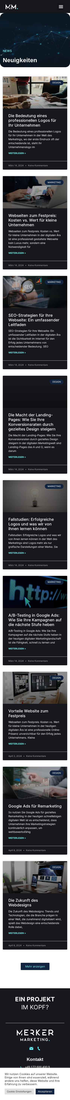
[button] (61, 6)
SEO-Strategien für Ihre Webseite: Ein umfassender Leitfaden (33, 320)
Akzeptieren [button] (45, 1091)
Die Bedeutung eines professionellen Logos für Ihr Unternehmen (32, 120)
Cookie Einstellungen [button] (19, 1091)
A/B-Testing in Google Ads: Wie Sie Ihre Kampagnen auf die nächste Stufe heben (35, 620)
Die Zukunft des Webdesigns (23, 902)
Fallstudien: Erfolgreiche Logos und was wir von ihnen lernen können (31, 524)
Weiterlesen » (17, 153)
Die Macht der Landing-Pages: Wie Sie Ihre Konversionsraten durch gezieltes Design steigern (32, 422)
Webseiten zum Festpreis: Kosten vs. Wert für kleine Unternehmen (32, 220)
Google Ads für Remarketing (35, 806)
